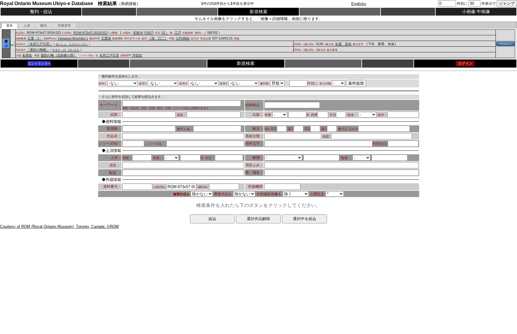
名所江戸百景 (109, 55)
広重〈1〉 (35, 38)
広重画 (106, 38)
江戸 (177, 32)
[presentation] (10, 25)
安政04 (138, 32)
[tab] (9, 25)
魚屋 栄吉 (343, 44)
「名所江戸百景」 (39, 44)
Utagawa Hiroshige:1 (73, 38)
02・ (165, 32)
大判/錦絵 (183, 38)
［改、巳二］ (158, 38)
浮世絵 (137, 55)
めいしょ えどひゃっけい (72, 44)
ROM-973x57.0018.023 (90, 32)
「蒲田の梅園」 (37, 49)
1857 (149, 32)
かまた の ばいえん (65, 49)
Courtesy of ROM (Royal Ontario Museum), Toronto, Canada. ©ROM (59, 226)
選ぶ (6, 43)
